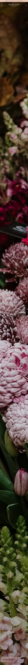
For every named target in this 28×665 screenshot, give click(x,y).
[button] (2, 5)
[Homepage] (14, 5)
